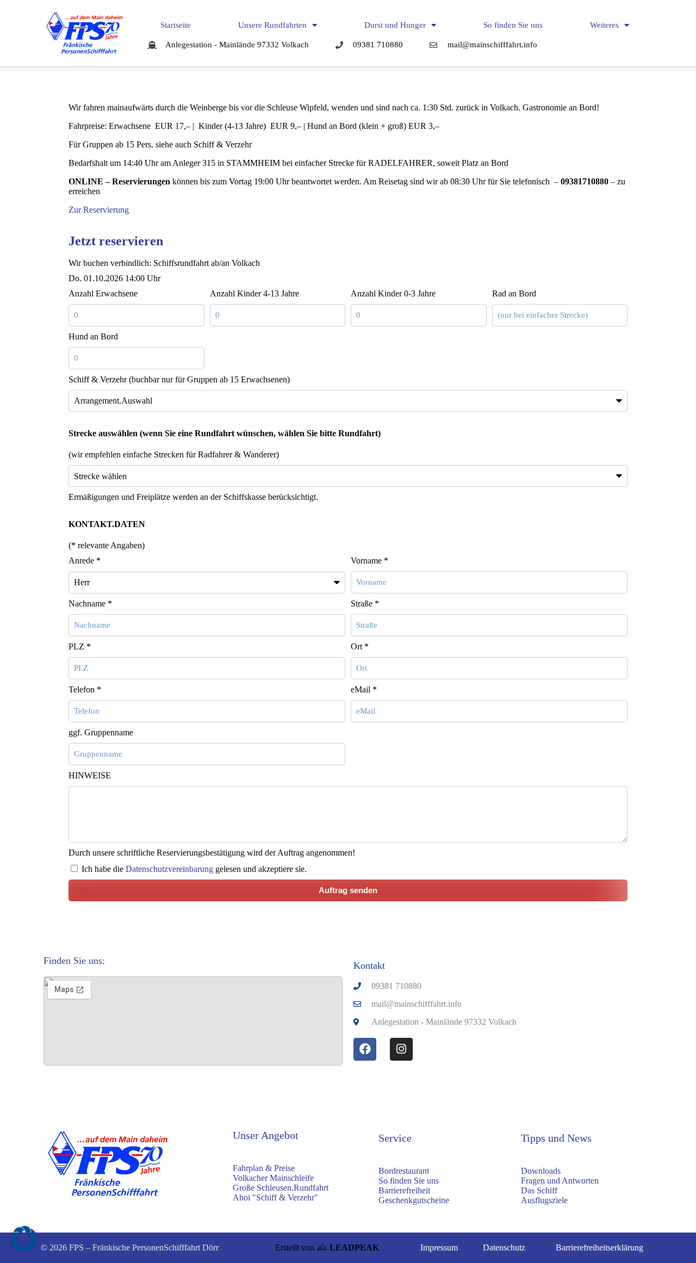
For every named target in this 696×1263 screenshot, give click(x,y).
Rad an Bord (514, 293)
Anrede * (85, 560)
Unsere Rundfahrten (272, 25)
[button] (24, 1239)
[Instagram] (401, 1049)
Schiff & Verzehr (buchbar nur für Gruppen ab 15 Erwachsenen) (179, 379)
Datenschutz (504, 1247)
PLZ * (80, 646)
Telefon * (85, 689)
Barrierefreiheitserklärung (599, 1247)
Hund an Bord (93, 336)
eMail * (364, 689)
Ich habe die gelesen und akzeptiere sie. (194, 869)
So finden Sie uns (513, 25)
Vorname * (369, 560)
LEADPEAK (353, 1247)
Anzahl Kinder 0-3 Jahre (393, 293)
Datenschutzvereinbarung (169, 869)
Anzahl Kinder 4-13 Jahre (254, 293)
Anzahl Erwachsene (103, 293)
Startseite (175, 25)
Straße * (365, 603)
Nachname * (90, 603)
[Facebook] (364, 1049)
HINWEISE (90, 775)
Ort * (360, 646)
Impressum (439, 1247)
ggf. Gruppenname (101, 732)
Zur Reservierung (99, 209)
